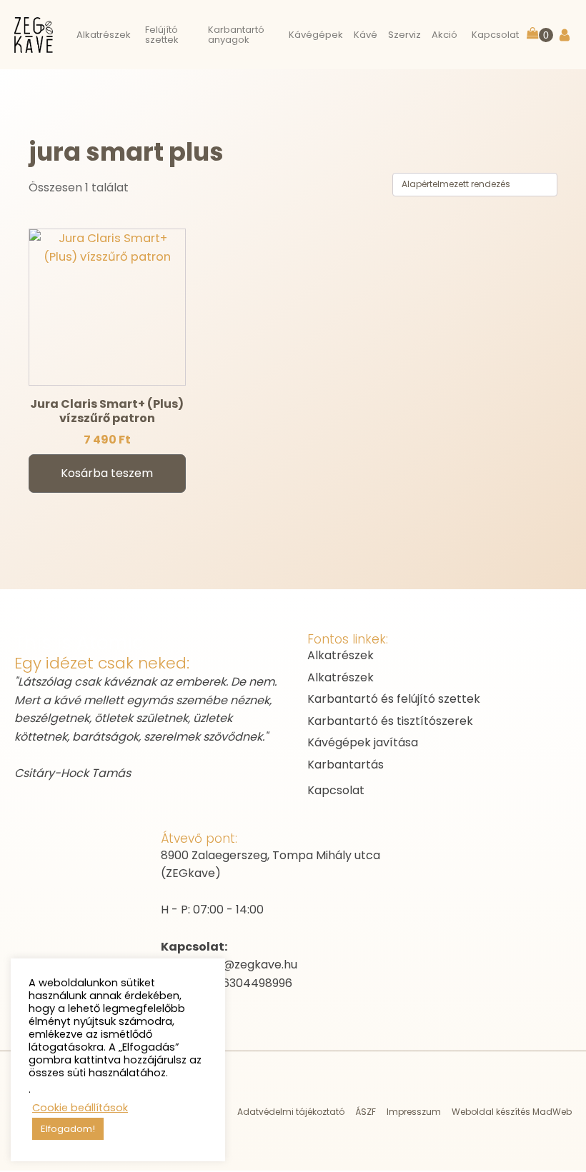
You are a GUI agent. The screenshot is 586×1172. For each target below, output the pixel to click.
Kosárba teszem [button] (107, 473)
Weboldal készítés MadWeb (512, 1112)
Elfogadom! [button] (68, 1129)
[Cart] (539, 34)
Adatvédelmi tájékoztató (290, 1112)
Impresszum (414, 1112)
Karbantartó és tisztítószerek (390, 721)
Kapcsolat (335, 790)
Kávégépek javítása (362, 742)
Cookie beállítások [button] (80, 1107)
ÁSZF (365, 1112)
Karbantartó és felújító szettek (393, 699)
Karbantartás (345, 764)
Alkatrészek (340, 655)
